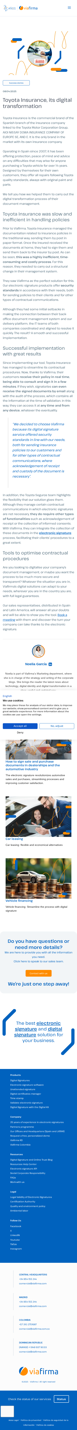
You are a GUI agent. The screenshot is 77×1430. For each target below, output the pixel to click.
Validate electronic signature (26, 1102)
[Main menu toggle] (69, 8)
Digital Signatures (20, 1080)
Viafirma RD (16, 1140)
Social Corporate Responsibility (27, 1173)
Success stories (16, 83)
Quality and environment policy (27, 1206)
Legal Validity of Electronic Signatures (31, 1197)
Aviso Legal (14, 1420)
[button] (7, 696)
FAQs (13, 1177)
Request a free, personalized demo (30, 1135)
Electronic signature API (23, 1168)
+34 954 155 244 (28, 1278)
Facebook (15, 1226)
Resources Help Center (23, 1164)
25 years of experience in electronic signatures (37, 1122)
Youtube (15, 1239)
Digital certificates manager (25, 1093)
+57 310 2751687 (28, 1324)
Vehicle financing (19, 901)
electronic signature (38, 1026)
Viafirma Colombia (20, 1144)
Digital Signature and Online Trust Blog (31, 1159)
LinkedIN (15, 1235)
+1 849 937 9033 (38, 1347)
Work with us (17, 1181)
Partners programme (22, 1126)
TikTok (13, 1244)
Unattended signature (22, 1089)
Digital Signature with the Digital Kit (29, 1107)
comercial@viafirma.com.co (34, 1328)
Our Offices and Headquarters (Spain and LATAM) (37, 1131)
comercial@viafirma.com (33, 1283)
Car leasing (14, 839)
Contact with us (38, 973)
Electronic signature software (27, 1084)
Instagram (16, 1248)
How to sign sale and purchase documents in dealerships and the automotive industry (33, 765)
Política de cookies (45, 1425)
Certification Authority (22, 1201)
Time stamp (17, 1098)
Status (61, 1399)
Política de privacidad (31, 1420)
